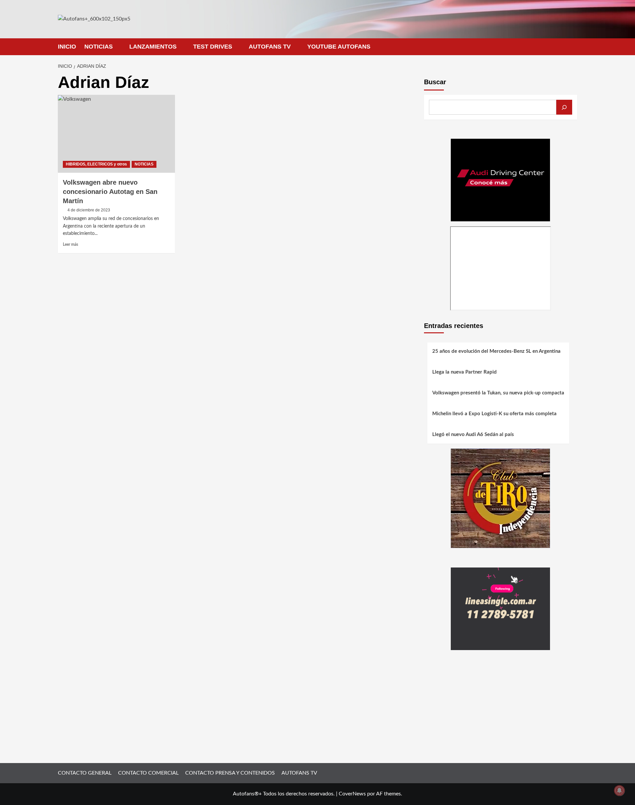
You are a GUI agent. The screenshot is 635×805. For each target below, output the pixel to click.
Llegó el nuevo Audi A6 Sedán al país (473, 434)
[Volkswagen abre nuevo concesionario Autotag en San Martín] (116, 134)
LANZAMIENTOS (153, 46)
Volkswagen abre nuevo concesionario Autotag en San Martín (110, 191)
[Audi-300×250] (500, 179)
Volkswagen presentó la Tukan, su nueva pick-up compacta (498, 393)
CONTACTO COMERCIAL (148, 773)
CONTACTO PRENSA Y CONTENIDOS (230, 773)
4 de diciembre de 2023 (88, 210)
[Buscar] (564, 107)
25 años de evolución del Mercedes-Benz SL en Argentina (496, 351)
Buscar (435, 82)
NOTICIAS (98, 46)
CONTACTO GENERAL (84, 773)
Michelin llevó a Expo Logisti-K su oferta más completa (494, 414)
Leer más (70, 244)
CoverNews (352, 793)
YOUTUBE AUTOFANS (338, 46)
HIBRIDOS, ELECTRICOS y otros (96, 164)
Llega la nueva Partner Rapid (464, 372)
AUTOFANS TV (270, 46)
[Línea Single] (500, 608)
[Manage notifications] (619, 790)
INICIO (67, 46)
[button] (573, 47)
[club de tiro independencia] (500, 498)
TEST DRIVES (212, 46)
